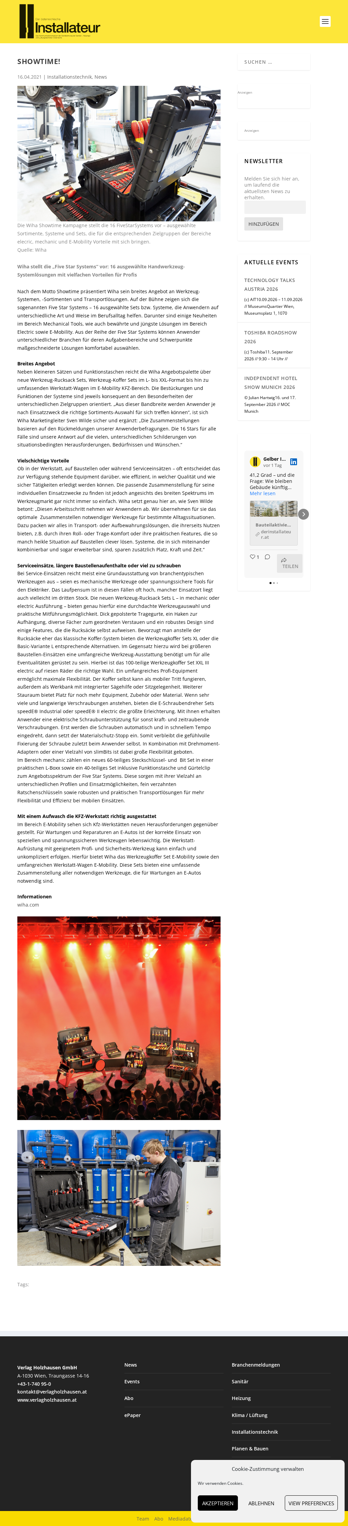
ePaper (132, 1415)
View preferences (311, 1503)
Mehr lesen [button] (263, 493)
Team (143, 1518)
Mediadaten (182, 1518)
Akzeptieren (217, 1503)
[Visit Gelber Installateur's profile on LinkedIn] (255, 461)
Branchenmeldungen (256, 1365)
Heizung (241, 1398)
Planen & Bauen (250, 1448)
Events (132, 1381)
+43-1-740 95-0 (34, 1384)
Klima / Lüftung (249, 1415)
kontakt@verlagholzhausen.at (52, 1391)
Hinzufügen (263, 224)
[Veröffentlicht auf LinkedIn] (294, 462)
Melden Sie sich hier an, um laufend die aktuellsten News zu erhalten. (271, 188)
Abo (129, 1398)
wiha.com (28, 904)
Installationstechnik (69, 77)
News (100, 77)
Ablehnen (261, 1503)
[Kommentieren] (265, 563)
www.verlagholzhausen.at (47, 1400)
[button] (244, 514)
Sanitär (240, 1381)
